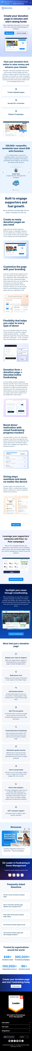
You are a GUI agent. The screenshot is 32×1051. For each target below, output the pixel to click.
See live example (21, 33)
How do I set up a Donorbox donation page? (14, 895)
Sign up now (9, 33)
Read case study (16, 165)
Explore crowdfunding (16, 634)
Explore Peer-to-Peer (16, 579)
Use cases (5, 1026)
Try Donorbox (16, 986)
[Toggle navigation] (29, 8)
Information (5, 1022)
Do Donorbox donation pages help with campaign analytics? (13, 933)
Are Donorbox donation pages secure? (14, 924)
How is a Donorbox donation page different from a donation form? (13, 905)
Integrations (6, 1031)
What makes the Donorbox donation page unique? (13, 915)
